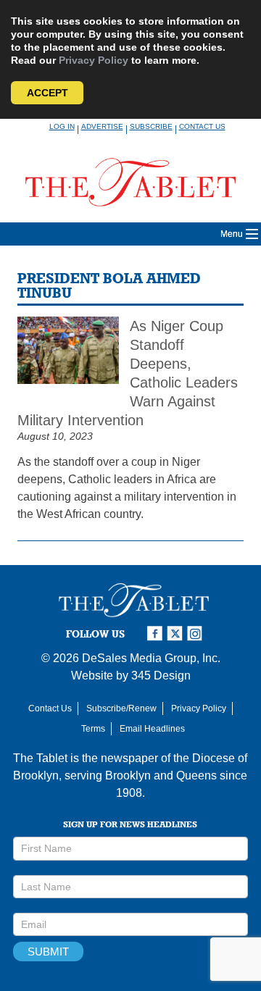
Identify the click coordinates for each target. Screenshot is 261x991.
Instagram (197, 633)
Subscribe (151, 126)
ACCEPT (47, 93)
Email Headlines (152, 729)
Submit (48, 951)
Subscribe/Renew (121, 708)
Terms (93, 729)
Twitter (177, 633)
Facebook (156, 633)
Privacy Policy (93, 60)
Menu (231, 234)
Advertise (102, 126)
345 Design (161, 675)
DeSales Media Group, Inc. (151, 658)
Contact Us (202, 126)
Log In (62, 126)
